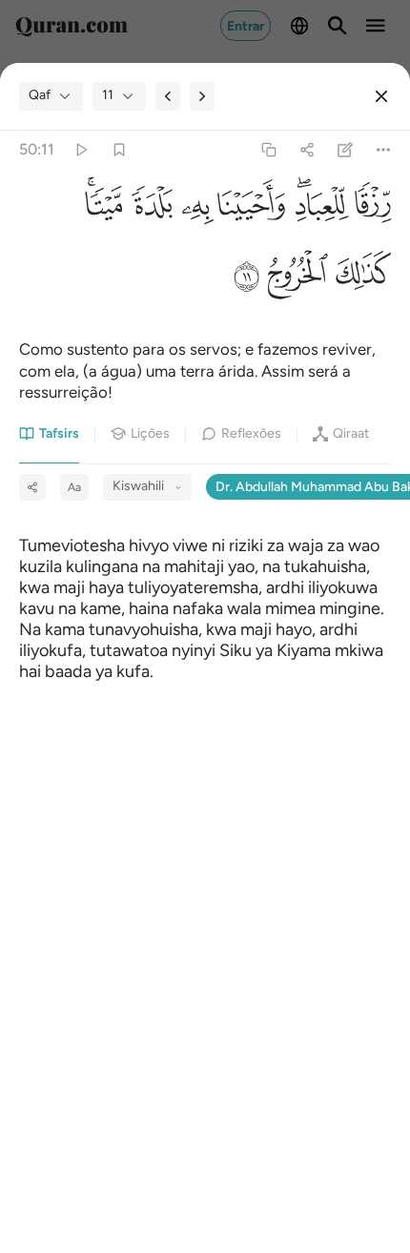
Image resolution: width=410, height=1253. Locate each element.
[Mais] (383, 149)
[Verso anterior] (167, 96)
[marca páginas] (118, 149)
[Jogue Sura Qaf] (80, 149)
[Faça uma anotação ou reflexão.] (345, 149)
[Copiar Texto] (268, 149)
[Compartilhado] (306, 149)
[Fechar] (381, 96)
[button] (370, 209)
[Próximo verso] (202, 96)
